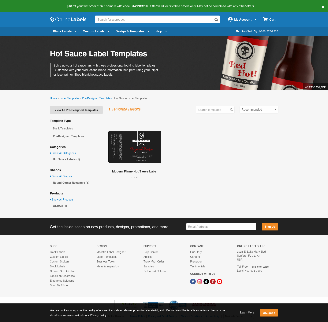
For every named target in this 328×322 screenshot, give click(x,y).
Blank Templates (63, 128)
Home (53, 98)
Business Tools (106, 261)
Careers (195, 257)
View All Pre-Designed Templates (76, 110)
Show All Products (62, 199)
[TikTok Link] (206, 281)
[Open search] (216, 19)
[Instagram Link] (200, 281)
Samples (149, 266)
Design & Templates (130, 31)
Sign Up (270, 226)
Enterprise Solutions (62, 280)
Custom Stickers (59, 261)
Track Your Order (154, 261)
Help (158, 31)
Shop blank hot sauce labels (93, 74)
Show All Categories (63, 153)
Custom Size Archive (62, 271)
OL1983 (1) (60, 206)
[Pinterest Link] (213, 281)
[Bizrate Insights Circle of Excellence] (185, 300)
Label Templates (70, 98)
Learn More (247, 312)
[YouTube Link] (219, 281)
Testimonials (197, 266)
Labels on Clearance (62, 276)
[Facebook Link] (193, 281)
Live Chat (246, 31)
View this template (315, 87)
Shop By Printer (59, 285)
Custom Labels (94, 31)
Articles (148, 257)
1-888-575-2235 (268, 31)
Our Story (196, 252)
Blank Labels (62, 31)
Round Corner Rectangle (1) (71, 182)
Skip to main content (14, 3)
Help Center (151, 252)
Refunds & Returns (155, 271)
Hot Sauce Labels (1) (66, 159)
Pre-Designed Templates (97, 98)
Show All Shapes (61, 176)
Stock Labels (57, 266)
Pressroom (196, 261)
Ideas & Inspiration (108, 266)
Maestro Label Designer (111, 252)
